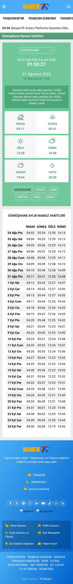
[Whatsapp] (56, 503)
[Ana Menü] (4, 7)
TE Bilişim (46, 579)
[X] (17, 503)
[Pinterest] (23, 503)
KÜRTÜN (22, 197)
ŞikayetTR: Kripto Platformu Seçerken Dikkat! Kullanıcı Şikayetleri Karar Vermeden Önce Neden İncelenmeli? (36, 28)
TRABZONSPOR (13, 18)
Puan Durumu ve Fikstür (17, 534)
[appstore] (26, 512)
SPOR (44, 561)
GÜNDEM (59, 557)
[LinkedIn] (37, 503)
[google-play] (45, 512)
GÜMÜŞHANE (22, 189)
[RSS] (63, 503)
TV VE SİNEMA (28, 569)
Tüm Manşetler (51, 532)
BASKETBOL (46, 569)
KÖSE (53, 189)
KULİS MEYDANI (17, 565)
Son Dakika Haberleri (21, 543)
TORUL (37, 197)
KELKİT (40, 189)
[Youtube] (43, 503)
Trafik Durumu (50, 525)
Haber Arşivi (50, 543)
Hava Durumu (18, 525)
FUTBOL (55, 561)
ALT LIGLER (57, 565)
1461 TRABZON (39, 565)
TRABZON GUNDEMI (42, 18)
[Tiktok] (50, 503)
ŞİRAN (50, 197)
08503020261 (39, 482)
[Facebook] (10, 503)
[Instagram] (30, 503)
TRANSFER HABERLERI (25, 561)
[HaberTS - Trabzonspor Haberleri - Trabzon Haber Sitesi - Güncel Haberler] (36, 6)
